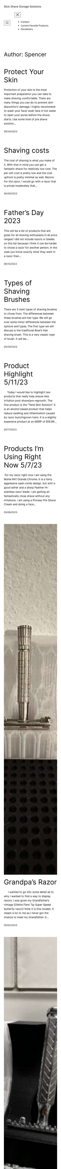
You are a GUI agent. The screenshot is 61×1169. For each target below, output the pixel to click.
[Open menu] (7, 23)
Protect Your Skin (24, 76)
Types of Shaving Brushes (18, 291)
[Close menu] (17, 15)
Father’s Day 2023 (24, 216)
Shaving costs (26, 150)
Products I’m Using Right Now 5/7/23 (24, 457)
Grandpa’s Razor (30, 882)
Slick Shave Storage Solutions (22, 6)
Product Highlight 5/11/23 (18, 374)
